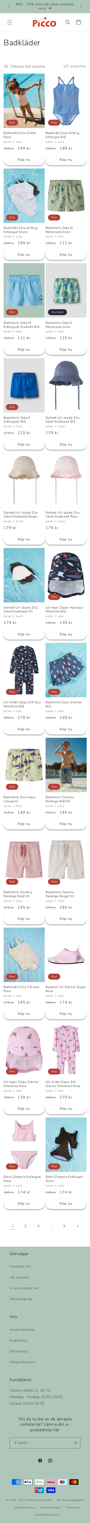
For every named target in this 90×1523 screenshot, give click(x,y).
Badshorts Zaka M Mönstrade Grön (59, 230)
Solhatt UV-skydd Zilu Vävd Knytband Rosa (63, 515)
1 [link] (13, 1226)
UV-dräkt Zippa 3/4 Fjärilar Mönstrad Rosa (63, 1084)
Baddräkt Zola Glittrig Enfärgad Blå (63, 135)
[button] (9, 22)
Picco (21, 1500)
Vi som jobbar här (24, 1288)
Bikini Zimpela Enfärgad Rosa (22, 1179)
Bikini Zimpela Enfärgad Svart (64, 1179)
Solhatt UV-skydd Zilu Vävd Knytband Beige (21, 515)
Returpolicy (19, 1351)
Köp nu (24, 159)
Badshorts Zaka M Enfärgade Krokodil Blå (22, 325)
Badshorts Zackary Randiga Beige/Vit (60, 894)
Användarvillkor (22, 1329)
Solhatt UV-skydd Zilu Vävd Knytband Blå (63, 420)
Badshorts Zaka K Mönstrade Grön (59, 325)
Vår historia (19, 1277)
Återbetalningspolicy (70, 1500)
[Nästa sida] (77, 1226)
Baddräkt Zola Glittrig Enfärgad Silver (21, 230)
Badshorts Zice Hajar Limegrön (20, 799)
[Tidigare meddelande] (9, 6)
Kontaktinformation (47, 1515)
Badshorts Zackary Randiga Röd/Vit (18, 894)
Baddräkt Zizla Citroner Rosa (22, 989)
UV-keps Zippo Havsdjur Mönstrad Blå (65, 610)
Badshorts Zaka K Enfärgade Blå (17, 420)
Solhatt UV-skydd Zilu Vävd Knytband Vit (21, 610)
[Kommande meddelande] (81, 6)
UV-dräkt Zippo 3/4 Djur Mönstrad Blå (22, 704)
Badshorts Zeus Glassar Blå (64, 704)
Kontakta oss (20, 1266)
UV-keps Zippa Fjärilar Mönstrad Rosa (21, 1084)
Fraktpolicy (19, 1340)
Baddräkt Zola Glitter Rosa (20, 135)
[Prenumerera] (75, 1442)
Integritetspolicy (23, 1362)
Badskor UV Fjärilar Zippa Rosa (66, 989)
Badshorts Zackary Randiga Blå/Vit (60, 799)
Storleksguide (21, 1299)
